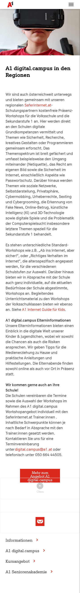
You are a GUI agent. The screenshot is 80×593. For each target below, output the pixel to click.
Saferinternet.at (37, 105)
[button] (71, 4)
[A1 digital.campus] (10, 4)
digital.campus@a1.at (33, 449)
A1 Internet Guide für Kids (43, 309)
